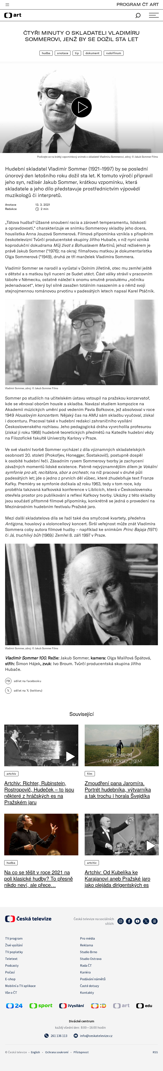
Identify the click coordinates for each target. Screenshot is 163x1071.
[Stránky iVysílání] (74, 1005)
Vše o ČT (11, 992)
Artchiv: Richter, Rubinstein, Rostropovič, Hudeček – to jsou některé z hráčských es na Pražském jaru (39, 792)
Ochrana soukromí (56, 1052)
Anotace (62, 53)
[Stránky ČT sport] (41, 1007)
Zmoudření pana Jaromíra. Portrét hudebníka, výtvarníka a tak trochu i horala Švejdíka (118, 789)
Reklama (86, 945)
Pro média (87, 938)
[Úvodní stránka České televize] (28, 921)
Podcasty (11, 965)
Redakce (11, 209)
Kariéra (85, 972)
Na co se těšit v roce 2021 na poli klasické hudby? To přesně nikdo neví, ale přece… (38, 878)
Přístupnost (81, 1052)
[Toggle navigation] (7, 5)
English (35, 1052)
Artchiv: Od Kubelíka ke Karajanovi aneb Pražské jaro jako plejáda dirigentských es (117, 878)
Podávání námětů (92, 979)
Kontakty (87, 992)
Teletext (11, 959)
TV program (13, 938)
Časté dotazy (89, 986)
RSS (155, 1052)
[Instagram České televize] (120, 923)
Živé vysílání (13, 945)
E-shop (10, 979)
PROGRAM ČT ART (138, 4)
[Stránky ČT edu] (146, 1005)
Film (90, 774)
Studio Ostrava (90, 959)
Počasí (10, 972)
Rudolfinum (113, 53)
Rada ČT (86, 965)
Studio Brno (88, 952)
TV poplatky (14, 952)
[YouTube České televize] (137, 923)
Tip (77, 53)
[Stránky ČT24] (14, 1007)
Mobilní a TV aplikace (20, 986)
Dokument (92, 53)
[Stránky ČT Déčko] (98, 1007)
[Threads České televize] (154, 923)
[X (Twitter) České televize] (146, 923)
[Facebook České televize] (129, 923)
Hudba (46, 53)
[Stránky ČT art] (121, 1007)
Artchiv (11, 774)
